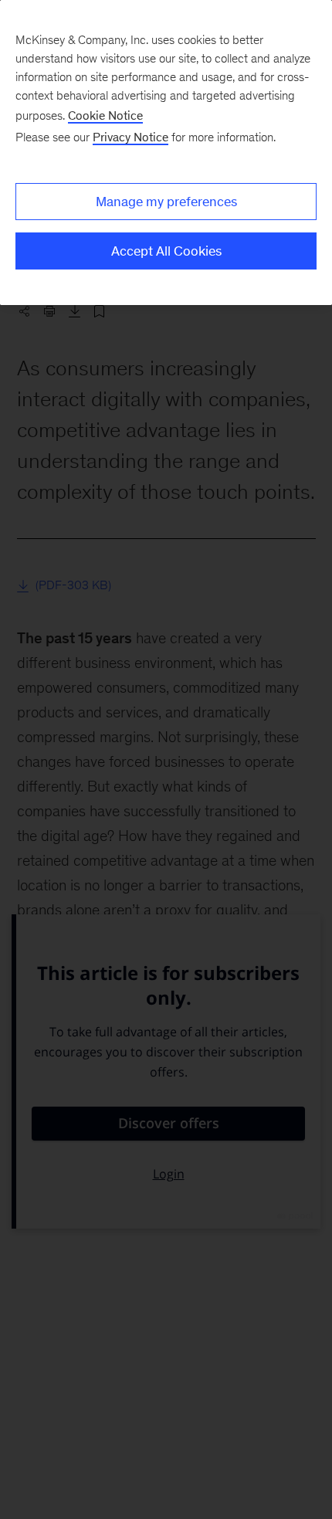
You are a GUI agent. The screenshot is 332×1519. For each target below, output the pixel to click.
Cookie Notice (105, 115)
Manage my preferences (166, 201)
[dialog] (166, 152)
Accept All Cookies (166, 251)
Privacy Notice (130, 137)
